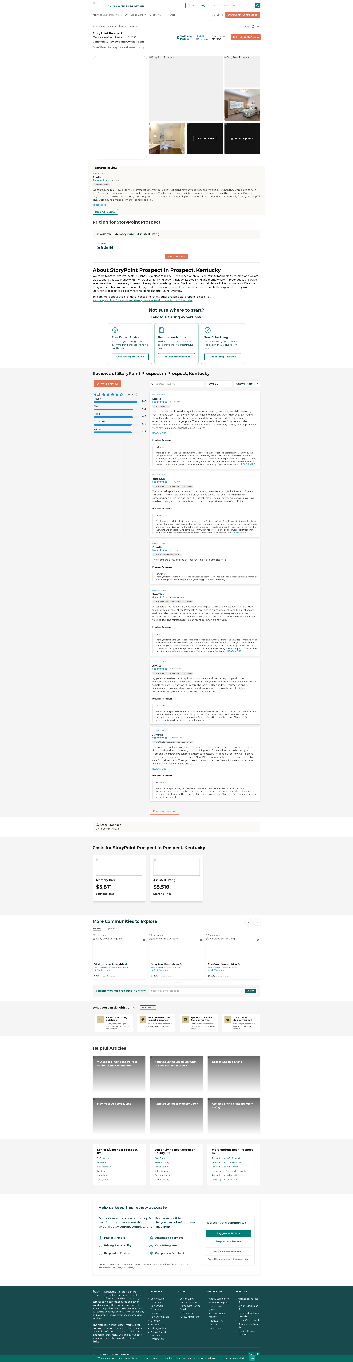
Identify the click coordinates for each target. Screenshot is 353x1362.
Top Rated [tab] (111, 928)
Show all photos (244, 138)
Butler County (161, 1171)
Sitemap (155, 1320)
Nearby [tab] (97, 928)
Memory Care (99, 173)
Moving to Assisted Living (114, 1103)
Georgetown (103, 1179)
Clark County (160, 1158)
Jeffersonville (103, 1158)
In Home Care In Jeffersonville (226, 1162)
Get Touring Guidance (223, 356)
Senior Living (99, 26)
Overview (104, 234)
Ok (252, 1358)
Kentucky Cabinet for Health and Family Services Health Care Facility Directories (142, 300)
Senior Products (160, 1317)
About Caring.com (219, 1298)
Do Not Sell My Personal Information (159, 1335)
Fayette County (162, 1162)
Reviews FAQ (216, 1320)
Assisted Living (148, 234)
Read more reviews (164, 811)
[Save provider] (258, 26)
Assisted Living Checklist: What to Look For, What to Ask (175, 1063)
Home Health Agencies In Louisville (229, 1171)
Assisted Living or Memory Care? (176, 1103)
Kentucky (111, 26)
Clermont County (162, 1175)
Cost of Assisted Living (227, 1061)
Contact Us (215, 1328)
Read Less (146, 1007)
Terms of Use (119, 1338)
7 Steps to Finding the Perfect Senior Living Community (117, 1063)
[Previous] (248, 922)
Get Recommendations (176, 356)
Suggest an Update (228, 1233)
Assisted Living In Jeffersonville (227, 1158)
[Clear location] (242, 991)
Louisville (101, 1162)
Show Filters (244, 383)
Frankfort (101, 1171)
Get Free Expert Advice (130, 356)
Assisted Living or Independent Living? (232, 1105)
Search (250, 991)
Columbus (102, 1175)
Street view (207, 138)
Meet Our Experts (219, 1302)
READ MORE (100, 205)
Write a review (109, 383)
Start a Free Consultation (243, 14)
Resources (156, 1313)
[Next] (257, 922)
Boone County (161, 1167)
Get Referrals (187, 1313)
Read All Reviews (105, 212)
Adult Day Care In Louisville (225, 1179)
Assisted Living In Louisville (225, 1167)
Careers (213, 1324)
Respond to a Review (228, 1241)
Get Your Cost (176, 256)
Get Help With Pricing (246, 37)
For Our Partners (189, 1317)
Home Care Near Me (249, 1320)
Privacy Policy (158, 1328)
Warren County (161, 1179)
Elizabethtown (104, 1167)
